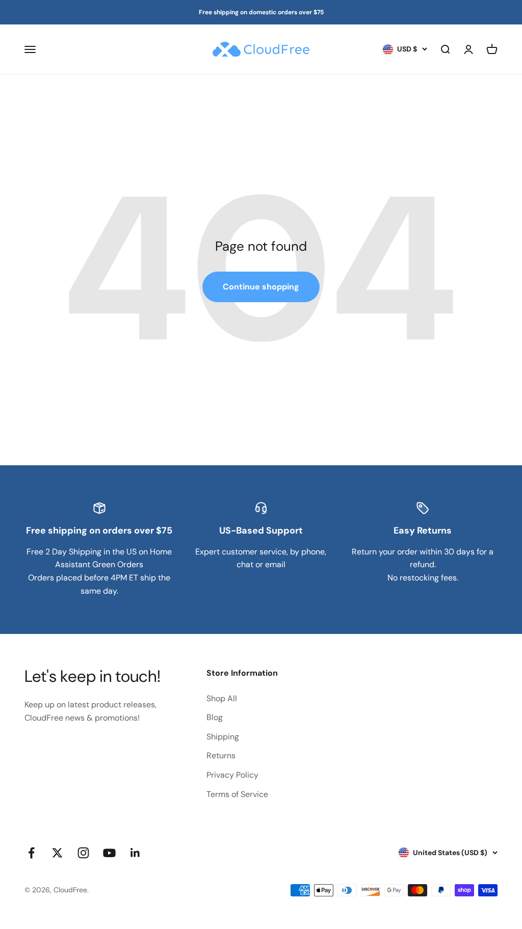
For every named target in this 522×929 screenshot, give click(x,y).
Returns (221, 755)
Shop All (221, 698)
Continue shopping (261, 286)
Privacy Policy (232, 774)
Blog (214, 717)
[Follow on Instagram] (83, 853)
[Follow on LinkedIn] (135, 853)
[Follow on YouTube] (109, 853)
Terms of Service (237, 794)
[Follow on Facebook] (31, 853)
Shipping (222, 736)
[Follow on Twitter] (57, 853)
